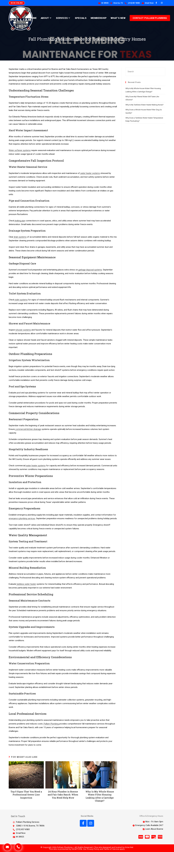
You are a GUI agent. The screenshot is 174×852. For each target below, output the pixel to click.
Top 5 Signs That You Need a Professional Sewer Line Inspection (26, 794)
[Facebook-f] (83, 823)
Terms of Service (111, 849)
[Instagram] (90, 823)
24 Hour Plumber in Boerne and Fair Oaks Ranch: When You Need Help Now (63, 794)
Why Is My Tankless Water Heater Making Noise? (144, 105)
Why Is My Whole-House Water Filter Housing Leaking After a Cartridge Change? (100, 796)
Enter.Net (129, 847)
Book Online (17, 3)
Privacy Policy (93, 849)
